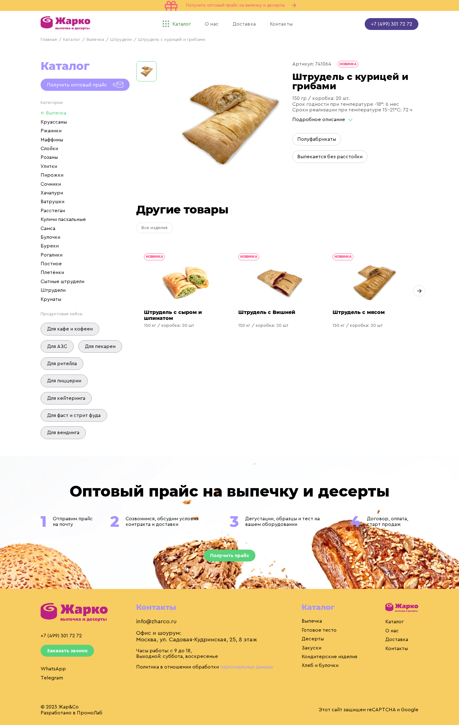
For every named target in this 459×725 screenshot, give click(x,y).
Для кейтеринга (66, 398)
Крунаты (51, 299)
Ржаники (51, 130)
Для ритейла (62, 363)
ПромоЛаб (89, 712)
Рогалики (51, 254)
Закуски (311, 647)
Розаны (49, 157)
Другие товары (182, 209)
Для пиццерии (64, 380)
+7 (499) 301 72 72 (391, 24)
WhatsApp (53, 668)
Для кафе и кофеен (70, 328)
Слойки (49, 148)
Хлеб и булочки (320, 665)
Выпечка (95, 39)
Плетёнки (52, 272)
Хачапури (52, 192)
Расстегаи (53, 210)
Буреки (50, 245)
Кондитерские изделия (329, 656)
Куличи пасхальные (63, 219)
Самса (48, 228)
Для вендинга (63, 432)
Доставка (396, 639)
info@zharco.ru (156, 621)
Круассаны (54, 122)
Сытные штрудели (62, 281)
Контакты (396, 648)
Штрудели (121, 39)
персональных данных (246, 666)
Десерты (313, 638)
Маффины (52, 139)
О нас (392, 630)
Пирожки (52, 175)
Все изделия (154, 228)
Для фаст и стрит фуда (74, 415)
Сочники (51, 184)
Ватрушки (52, 201)
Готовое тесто (319, 630)
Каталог (71, 39)
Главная (49, 39)
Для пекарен (100, 346)
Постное (51, 263)
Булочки (50, 237)
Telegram (52, 677)
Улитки (49, 166)
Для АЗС (57, 346)
